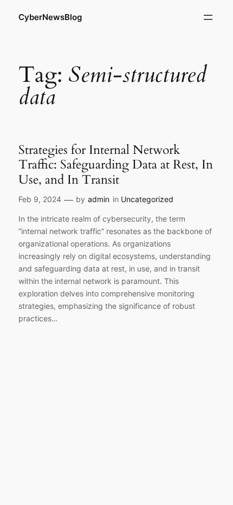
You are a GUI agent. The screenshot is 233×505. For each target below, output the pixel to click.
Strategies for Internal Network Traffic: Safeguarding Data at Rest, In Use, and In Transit (115, 165)
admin (98, 199)
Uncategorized (147, 199)
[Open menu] (208, 17)
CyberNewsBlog (50, 17)
